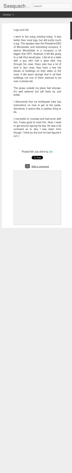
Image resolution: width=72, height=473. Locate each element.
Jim (51, 151)
